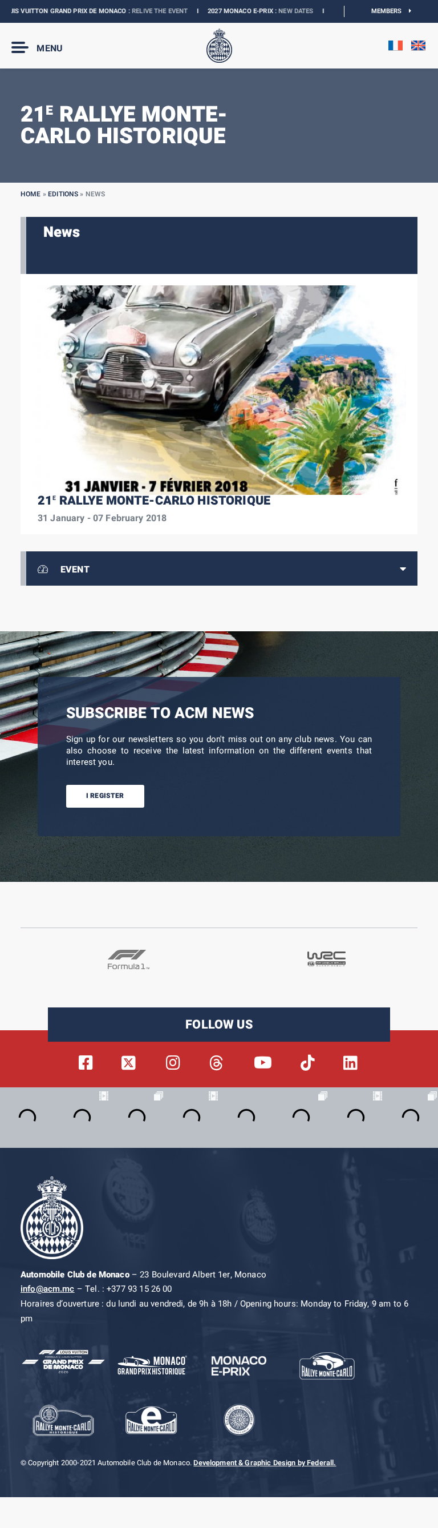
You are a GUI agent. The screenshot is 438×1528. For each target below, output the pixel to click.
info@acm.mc (48, 1289)
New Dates (271, 11)
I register (105, 796)
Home (31, 194)
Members (390, 11)
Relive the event (136, 11)
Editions (63, 194)
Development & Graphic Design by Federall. (264, 1463)
